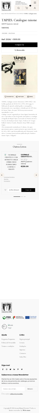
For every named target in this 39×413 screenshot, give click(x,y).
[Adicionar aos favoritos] (5, 190)
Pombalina (7, 181)
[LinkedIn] (14, 369)
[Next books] (36, 175)
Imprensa (22, 350)
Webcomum (26, 410)
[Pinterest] (18, 369)
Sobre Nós (23, 357)
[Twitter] (10, 369)
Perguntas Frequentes (8, 339)
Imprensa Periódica (9, 177)
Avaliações (23, 346)
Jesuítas (6, 179)
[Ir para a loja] (19, 8)
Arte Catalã (4, 33)
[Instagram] (6, 369)
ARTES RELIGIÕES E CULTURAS (14, 13)
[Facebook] (3, 369)
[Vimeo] (21, 369)
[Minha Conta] (35, 8)
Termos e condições (8, 346)
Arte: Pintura (11, 33)
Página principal (25, 339)
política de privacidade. (16, 394)
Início (3, 13)
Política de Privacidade (9, 343)
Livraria (22, 343)
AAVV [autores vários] (10, 24)
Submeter (30, 389)
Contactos (23, 353)
